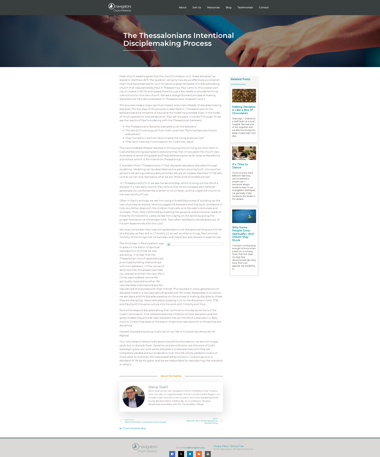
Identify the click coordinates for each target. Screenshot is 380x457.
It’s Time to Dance (240, 166)
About (182, 7)
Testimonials (245, 7)
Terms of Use (237, 446)
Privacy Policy (221, 446)
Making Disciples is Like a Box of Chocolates (243, 110)
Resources (213, 7)
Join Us (196, 7)
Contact (264, 7)
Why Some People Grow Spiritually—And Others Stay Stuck (243, 234)
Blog (228, 7)
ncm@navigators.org (194, 447)
